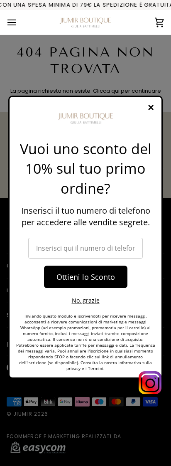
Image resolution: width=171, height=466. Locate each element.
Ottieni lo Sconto (85, 277)
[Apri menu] (19, 22)
